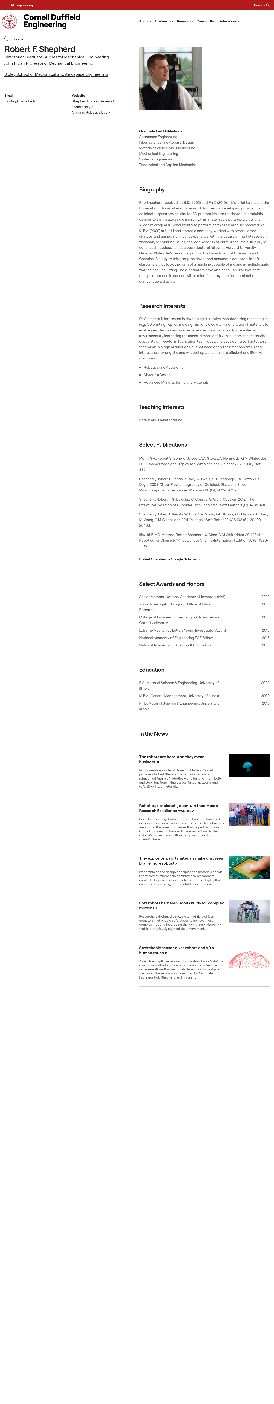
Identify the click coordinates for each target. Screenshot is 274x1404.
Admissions (229, 21)
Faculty (17, 38)
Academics (164, 21)
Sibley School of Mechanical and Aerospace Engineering (56, 74)
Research (185, 21)
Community (207, 21)
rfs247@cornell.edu (20, 101)
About (145, 21)
